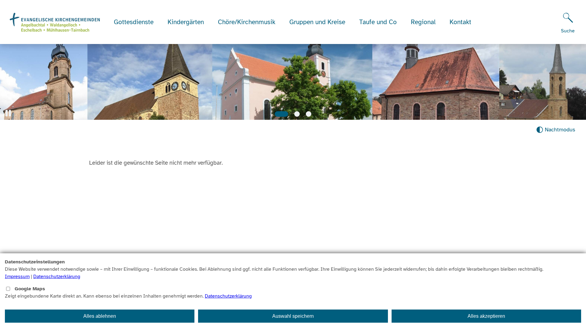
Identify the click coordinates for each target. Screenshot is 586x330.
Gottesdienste (134, 22)
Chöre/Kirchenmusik (246, 22)
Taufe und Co (378, 22)
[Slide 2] (297, 114)
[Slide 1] (281, 114)
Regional (423, 22)
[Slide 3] (308, 114)
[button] (8, 113)
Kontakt (460, 22)
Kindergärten (186, 22)
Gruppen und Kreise (317, 22)
